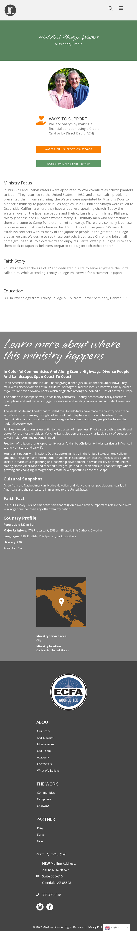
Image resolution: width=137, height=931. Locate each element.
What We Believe (48, 771)
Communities (46, 793)
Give (40, 841)
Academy (43, 757)
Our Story (43, 731)
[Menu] (121, 6)
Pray (40, 828)
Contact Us (44, 764)
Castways (43, 806)
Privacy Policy (96, 927)
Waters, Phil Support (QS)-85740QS (68, 149)
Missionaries (45, 744)
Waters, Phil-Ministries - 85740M (68, 163)
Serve (41, 835)
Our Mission (45, 738)
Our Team (44, 751)
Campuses (44, 799)
